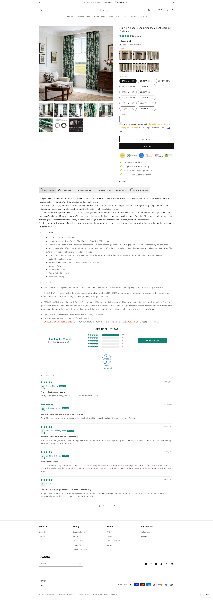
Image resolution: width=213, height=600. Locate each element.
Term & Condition (80, 549)
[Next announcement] (173, 2)
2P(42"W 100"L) (128, 86)
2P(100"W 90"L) (146, 109)
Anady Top (50, 594)
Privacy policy (71, 594)
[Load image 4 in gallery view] (91, 110)
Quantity (122, 114)
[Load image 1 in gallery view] (46, 110)
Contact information (111, 594)
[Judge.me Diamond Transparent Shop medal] (106, 359)
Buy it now (146, 146)
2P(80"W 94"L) (128, 109)
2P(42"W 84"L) (146, 81)
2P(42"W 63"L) (128, 81)
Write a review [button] (152, 340)
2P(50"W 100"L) (128, 97)
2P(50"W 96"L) (146, 92)
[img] (47, 382)
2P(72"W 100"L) (146, 103)
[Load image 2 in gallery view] (61, 110)
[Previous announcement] (39, 2)
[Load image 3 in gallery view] (76, 110)
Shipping (122, 44)
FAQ (108, 532)
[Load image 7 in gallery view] (61, 125)
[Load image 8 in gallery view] (76, 125)
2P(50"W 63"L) (147, 86)
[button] (41, 10)
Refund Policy (78, 541)
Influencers (145, 532)
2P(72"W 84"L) (147, 97)
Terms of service (84, 594)
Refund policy (60, 594)
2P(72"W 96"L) (128, 103)
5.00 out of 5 (67, 339)
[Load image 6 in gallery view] (46, 125)
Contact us (43, 536)
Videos (109, 545)
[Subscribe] (80, 563)
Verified (106, 368)
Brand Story (43, 532)
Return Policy (78, 536)
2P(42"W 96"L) (164, 81)
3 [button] (107, 505)
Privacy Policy (78, 545)
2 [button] (103, 505)
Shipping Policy (79, 532)
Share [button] (124, 181)
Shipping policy (97, 594)
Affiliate (144, 536)
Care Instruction (113, 541)
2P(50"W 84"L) (128, 92)
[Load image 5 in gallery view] (106, 110)
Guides (110, 536)
